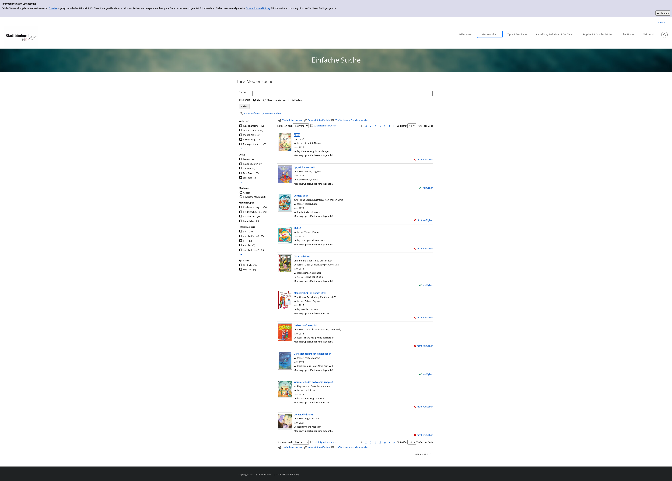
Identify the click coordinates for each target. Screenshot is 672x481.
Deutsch (247, 265)
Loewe (246, 159)
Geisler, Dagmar (251, 125)
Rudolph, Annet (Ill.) (252, 144)
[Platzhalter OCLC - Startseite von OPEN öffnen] (21, 37)
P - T (245, 240)
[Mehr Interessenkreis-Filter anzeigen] (241, 255)
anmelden (663, 22)
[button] (664, 35)
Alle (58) (247, 192)
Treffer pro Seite (424, 125)
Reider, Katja (249, 139)
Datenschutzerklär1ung (258, 8)
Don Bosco (248, 173)
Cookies (53, 8)
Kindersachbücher (252, 211)
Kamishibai (248, 221)
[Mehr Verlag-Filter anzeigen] (241, 182)
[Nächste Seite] (389, 126)
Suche (242, 92)
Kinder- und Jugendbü (252, 207)
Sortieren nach (285, 125)
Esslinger (247, 177)
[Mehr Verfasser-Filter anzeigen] (241, 149)
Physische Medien (276, 100)
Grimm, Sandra (251, 130)
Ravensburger (250, 163)
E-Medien (297, 100)
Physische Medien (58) (254, 196)
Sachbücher (249, 216)
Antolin (247, 245)
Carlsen (247, 168)
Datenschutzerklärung (287, 474)
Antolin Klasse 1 (251, 250)
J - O (245, 231)
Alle (258, 100)
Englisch (247, 269)
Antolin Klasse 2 (251, 236)
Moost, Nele (249, 134)
